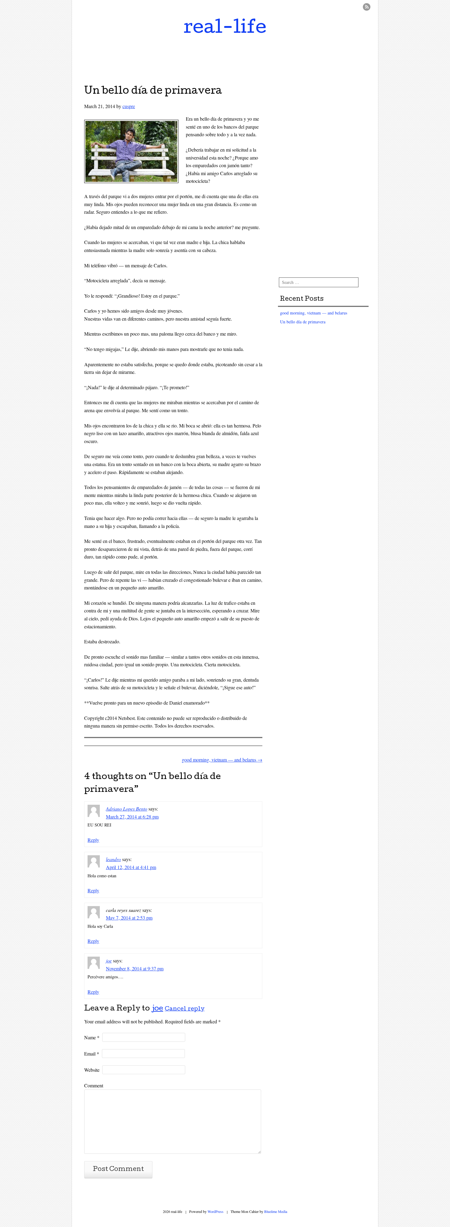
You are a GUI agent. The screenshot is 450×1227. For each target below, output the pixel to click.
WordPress (215, 1211)
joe (109, 960)
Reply (93, 840)
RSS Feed (366, 7)
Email (91, 1053)
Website (91, 1070)
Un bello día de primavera (302, 322)
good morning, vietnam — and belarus (222, 759)
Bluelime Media (275, 1211)
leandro (113, 859)
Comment (93, 1085)
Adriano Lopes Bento (126, 808)
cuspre (128, 106)
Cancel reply (184, 1009)
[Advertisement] (225, 59)
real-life (225, 29)
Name (91, 1037)
